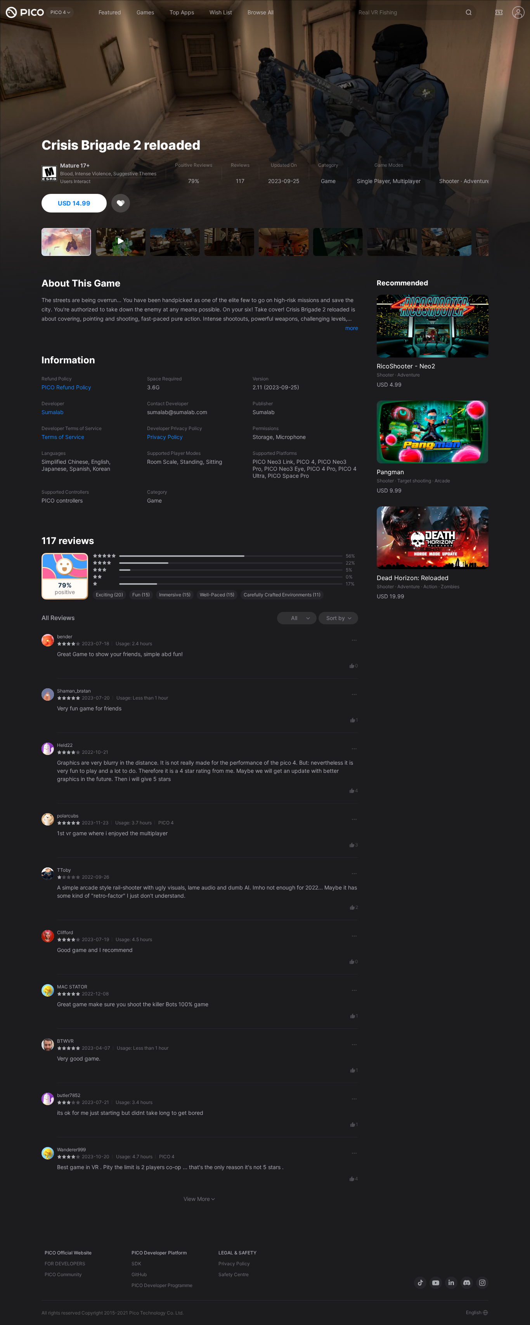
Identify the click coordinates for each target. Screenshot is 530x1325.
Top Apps (182, 12)
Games (145, 12)
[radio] (94, 555)
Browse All (261, 12)
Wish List (221, 12)
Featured (110, 12)
